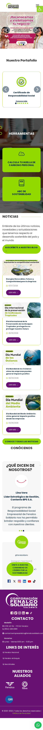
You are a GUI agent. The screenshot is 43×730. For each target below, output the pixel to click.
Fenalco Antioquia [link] (12, 658)
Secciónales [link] (10, 664)
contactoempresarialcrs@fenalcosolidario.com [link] (22, 633)
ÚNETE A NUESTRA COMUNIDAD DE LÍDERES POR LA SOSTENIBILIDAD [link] (20, 569)
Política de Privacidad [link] (21, 713)
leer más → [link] (13, 292)
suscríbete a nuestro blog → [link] (21, 249)
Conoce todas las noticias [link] (21, 441)
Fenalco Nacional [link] (12, 652)
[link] (40, 9)
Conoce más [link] (21, 101)
